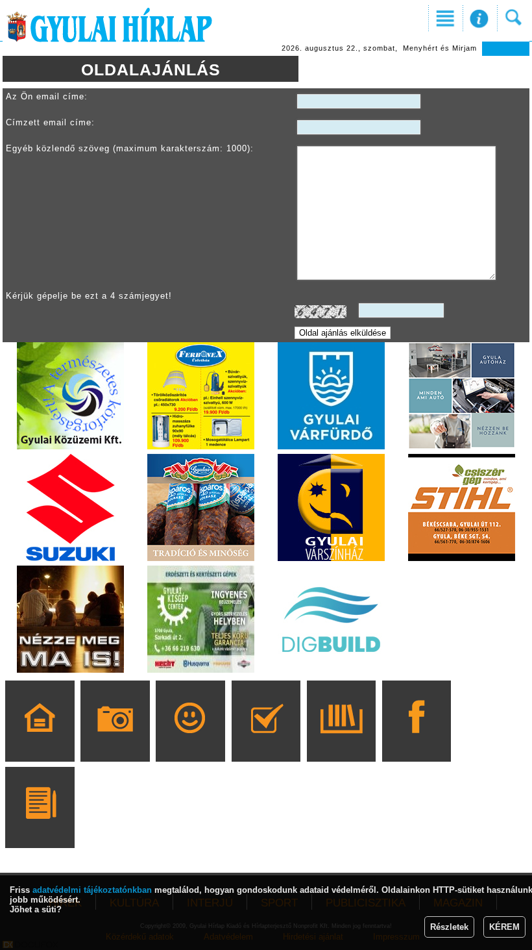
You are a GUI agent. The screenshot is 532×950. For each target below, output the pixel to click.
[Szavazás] (265, 739)
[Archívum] (341, 739)
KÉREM (504, 927)
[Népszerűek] (190, 739)
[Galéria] (115, 739)
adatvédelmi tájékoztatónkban (92, 890)
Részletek (449, 927)
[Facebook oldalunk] (417, 739)
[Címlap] (40, 739)
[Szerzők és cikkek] (40, 826)
